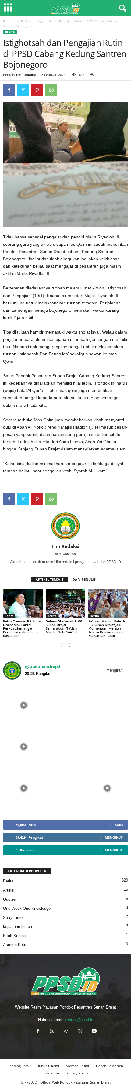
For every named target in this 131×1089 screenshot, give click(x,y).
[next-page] (69, 646)
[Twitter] (23, 90)
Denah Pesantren (109, 1065)
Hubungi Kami (48, 1065)
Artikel (8, 890)
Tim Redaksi (26, 74)
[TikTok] (66, 1031)
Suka (119, 824)
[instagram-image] (24, 705)
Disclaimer (51, 1073)
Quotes (9, 899)
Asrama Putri (14, 945)
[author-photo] (65, 525)
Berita (25, 21)
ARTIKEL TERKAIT (49, 579)
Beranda (9, 21)
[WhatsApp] (51, 90)
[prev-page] (62, 646)
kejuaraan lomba (17, 926)
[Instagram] (52, 1031)
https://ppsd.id (65, 554)
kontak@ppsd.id (79, 1020)
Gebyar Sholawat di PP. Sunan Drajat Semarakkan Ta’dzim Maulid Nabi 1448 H (64, 626)
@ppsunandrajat (42, 666)
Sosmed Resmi (77, 1065)
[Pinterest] (37, 90)
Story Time (13, 917)
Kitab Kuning (14, 935)
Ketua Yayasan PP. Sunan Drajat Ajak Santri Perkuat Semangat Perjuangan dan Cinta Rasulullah (23, 628)
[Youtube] (93, 1031)
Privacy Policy (77, 1073)
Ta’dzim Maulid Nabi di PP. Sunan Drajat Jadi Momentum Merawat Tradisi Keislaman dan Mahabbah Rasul (106, 628)
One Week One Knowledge (27, 908)
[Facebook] (9, 90)
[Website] (80, 1031)
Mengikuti (114, 670)
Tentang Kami (19, 1065)
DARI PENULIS (84, 579)
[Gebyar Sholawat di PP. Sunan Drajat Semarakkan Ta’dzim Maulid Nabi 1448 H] (65, 603)
